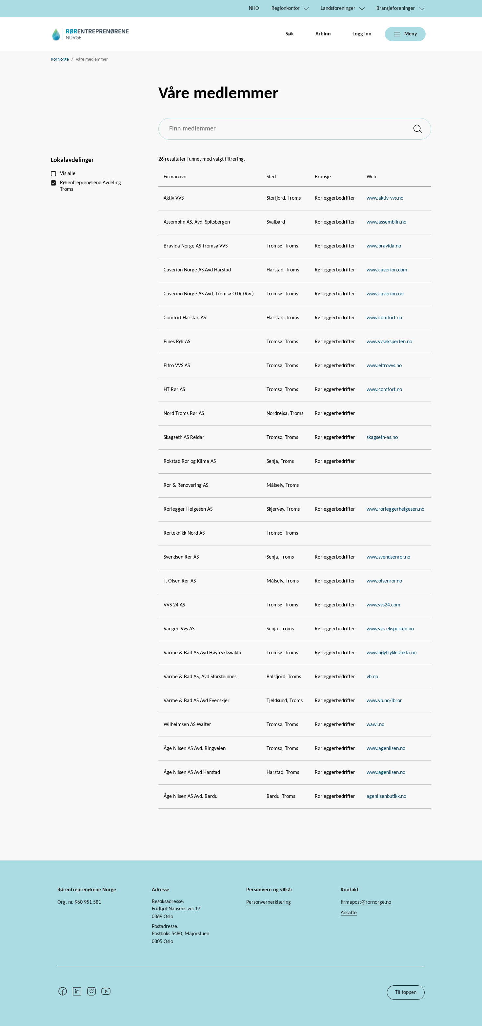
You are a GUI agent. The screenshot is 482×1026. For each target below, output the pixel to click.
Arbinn (323, 34)
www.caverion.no (385, 294)
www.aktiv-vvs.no (385, 198)
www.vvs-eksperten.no (390, 629)
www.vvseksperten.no (389, 342)
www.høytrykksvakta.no (391, 653)
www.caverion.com (387, 270)
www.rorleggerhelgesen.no (395, 509)
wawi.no (375, 724)
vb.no (372, 677)
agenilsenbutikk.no (386, 796)
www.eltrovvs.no (384, 365)
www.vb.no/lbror (384, 700)
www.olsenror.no (384, 581)
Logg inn (362, 34)
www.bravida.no (384, 246)
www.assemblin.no (386, 222)
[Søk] (418, 128)
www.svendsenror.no (388, 557)
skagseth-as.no (382, 437)
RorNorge (60, 59)
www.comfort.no (384, 318)
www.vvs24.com (383, 605)
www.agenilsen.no (386, 748)
